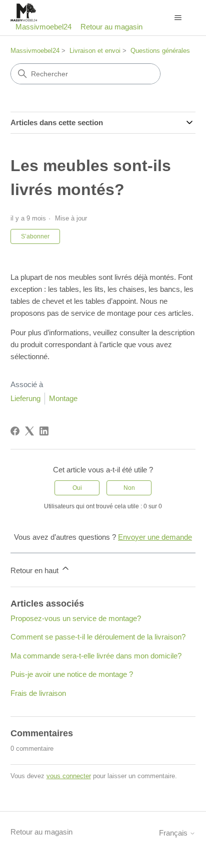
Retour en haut (35, 570)
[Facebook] (15, 430)
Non (129, 487)
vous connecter (68, 776)
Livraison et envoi (95, 50)
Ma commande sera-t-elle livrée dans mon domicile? (96, 655)
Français (174, 833)
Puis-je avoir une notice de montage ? (71, 674)
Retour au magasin (111, 26)
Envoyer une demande (155, 537)
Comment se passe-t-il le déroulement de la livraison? (98, 637)
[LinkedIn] (44, 430)
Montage (63, 398)
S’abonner (35, 236)
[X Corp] (29, 430)
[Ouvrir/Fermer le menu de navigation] (178, 18)
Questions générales (160, 50)
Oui (77, 487)
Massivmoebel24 (35, 50)
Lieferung (25, 398)
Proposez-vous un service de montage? (75, 618)
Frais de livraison (38, 693)
